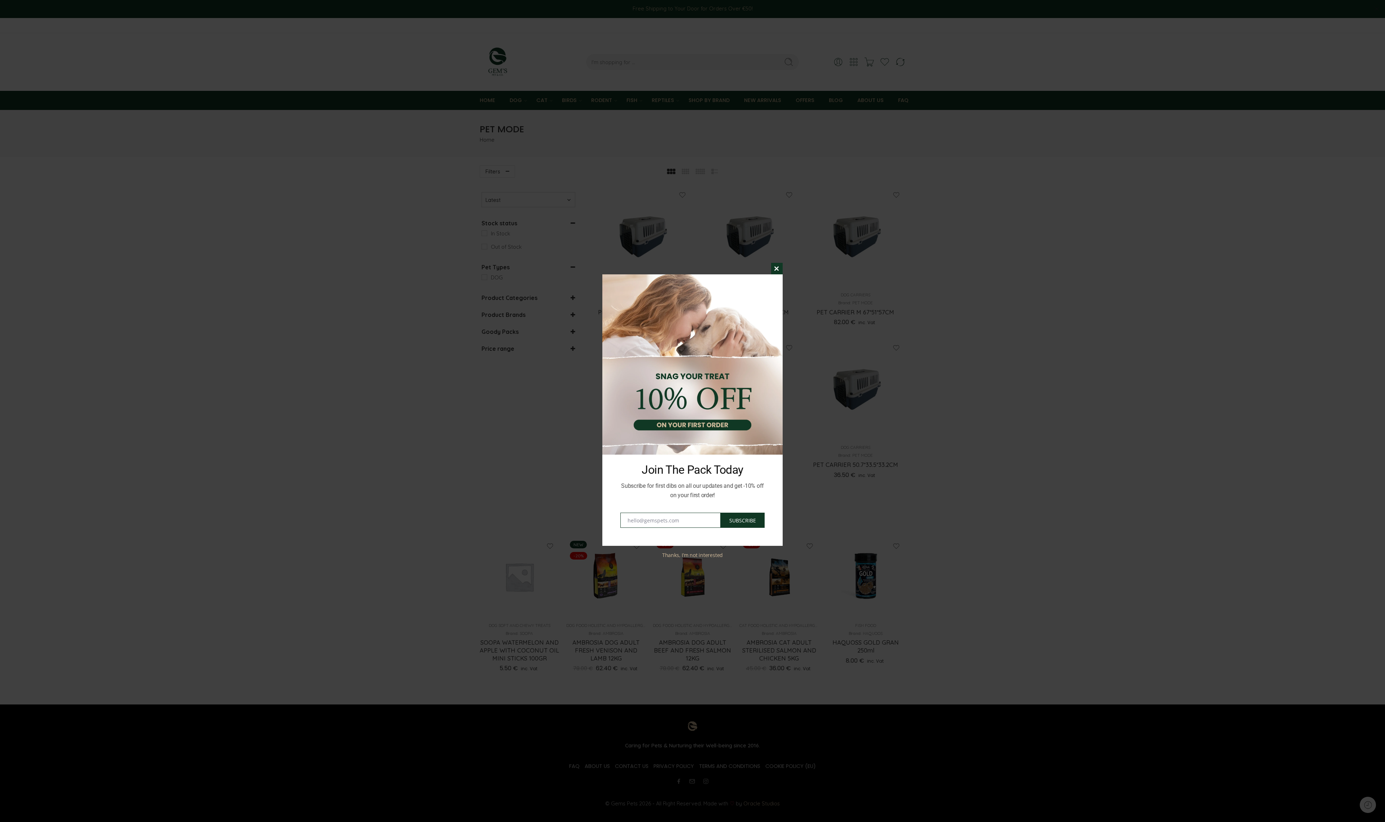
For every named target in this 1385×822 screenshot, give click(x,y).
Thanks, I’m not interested (692, 555)
